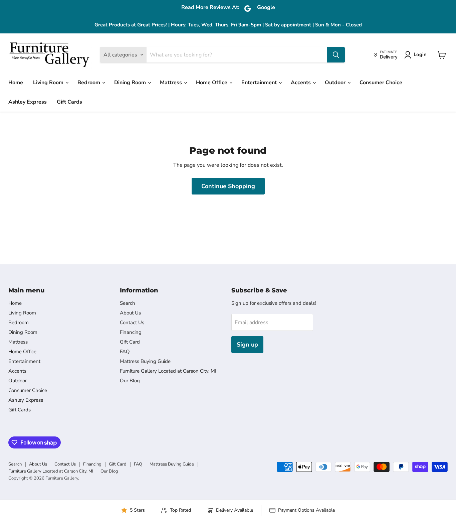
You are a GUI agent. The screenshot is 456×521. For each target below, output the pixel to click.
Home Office (212, 82)
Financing (131, 332)
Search (127, 303)
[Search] (336, 54)
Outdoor (336, 82)
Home (15, 82)
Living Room (49, 82)
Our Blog (130, 380)
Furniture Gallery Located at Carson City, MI (168, 371)
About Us (130, 312)
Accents (301, 82)
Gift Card (130, 342)
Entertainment (259, 82)
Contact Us (132, 322)
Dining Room (130, 82)
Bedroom (89, 82)
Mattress (171, 82)
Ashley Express (27, 102)
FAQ (125, 351)
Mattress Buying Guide (145, 361)
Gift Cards (69, 102)
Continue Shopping (228, 186)
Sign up (247, 345)
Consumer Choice (381, 82)
